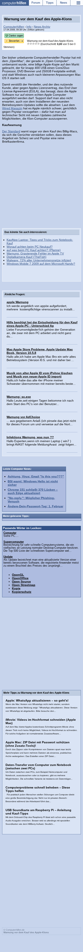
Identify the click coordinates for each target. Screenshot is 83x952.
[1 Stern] (28, 43)
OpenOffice (20, 578)
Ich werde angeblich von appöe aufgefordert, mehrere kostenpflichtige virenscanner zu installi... (41, 307)
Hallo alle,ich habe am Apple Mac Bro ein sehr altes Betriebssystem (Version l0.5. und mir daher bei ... (41, 358)
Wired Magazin (12, 108)
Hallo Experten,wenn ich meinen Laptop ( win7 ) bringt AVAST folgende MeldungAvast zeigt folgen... (41, 442)
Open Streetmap (23, 585)
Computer (9, 532)
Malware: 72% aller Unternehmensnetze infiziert (39, 260)
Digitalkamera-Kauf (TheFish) (26, 257)
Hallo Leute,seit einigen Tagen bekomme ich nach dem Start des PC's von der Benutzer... (40, 402)
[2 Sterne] (31, 43)
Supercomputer (13, 541)
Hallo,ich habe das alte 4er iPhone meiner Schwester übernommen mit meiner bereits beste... (41, 382)
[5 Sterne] (38, 43)
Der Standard (11, 131)
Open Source (21, 581)
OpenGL (18, 574)
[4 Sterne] (36, 43)
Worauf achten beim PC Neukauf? (30, 246)
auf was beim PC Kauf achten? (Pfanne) (34, 250)
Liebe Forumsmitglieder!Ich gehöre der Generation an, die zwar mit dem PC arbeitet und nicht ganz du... (41, 333)
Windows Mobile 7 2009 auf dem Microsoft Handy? (41, 263)
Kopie (16, 588)
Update (8, 556)
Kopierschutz (21, 591)
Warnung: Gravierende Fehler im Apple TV (35, 253)
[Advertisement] (41, 191)
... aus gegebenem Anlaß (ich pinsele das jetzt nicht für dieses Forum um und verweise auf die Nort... (41, 422)
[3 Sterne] (33, 43)
